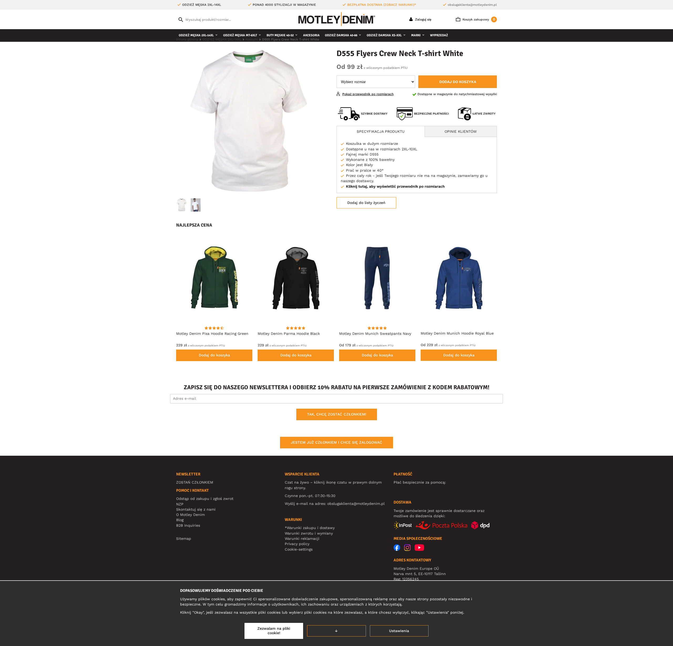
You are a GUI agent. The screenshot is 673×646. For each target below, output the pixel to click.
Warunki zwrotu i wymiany (309, 533)
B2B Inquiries (188, 525)
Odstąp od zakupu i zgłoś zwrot (204, 498)
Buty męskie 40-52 (280, 35)
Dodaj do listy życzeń (366, 203)
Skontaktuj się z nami (196, 509)
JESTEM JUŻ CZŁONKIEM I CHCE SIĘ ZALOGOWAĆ (336, 442)
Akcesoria (311, 35)
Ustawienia (399, 631)
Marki (416, 35)
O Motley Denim (190, 514)
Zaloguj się (422, 19)
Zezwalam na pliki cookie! (273, 630)
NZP (179, 504)
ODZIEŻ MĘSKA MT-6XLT (240, 35)
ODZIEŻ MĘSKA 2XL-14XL (196, 35)
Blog (179, 520)
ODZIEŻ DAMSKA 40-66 (341, 35)
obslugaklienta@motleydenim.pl (472, 5)
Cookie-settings (299, 549)
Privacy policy (297, 544)
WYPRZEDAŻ (439, 35)
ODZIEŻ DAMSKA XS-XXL (384, 35)
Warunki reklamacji (302, 538)
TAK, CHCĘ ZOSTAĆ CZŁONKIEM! (336, 414)
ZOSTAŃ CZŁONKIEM (194, 482)
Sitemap (183, 538)
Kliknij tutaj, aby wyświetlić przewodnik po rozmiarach (395, 186)
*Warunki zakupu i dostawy (310, 528)
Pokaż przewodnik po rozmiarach (368, 94)
